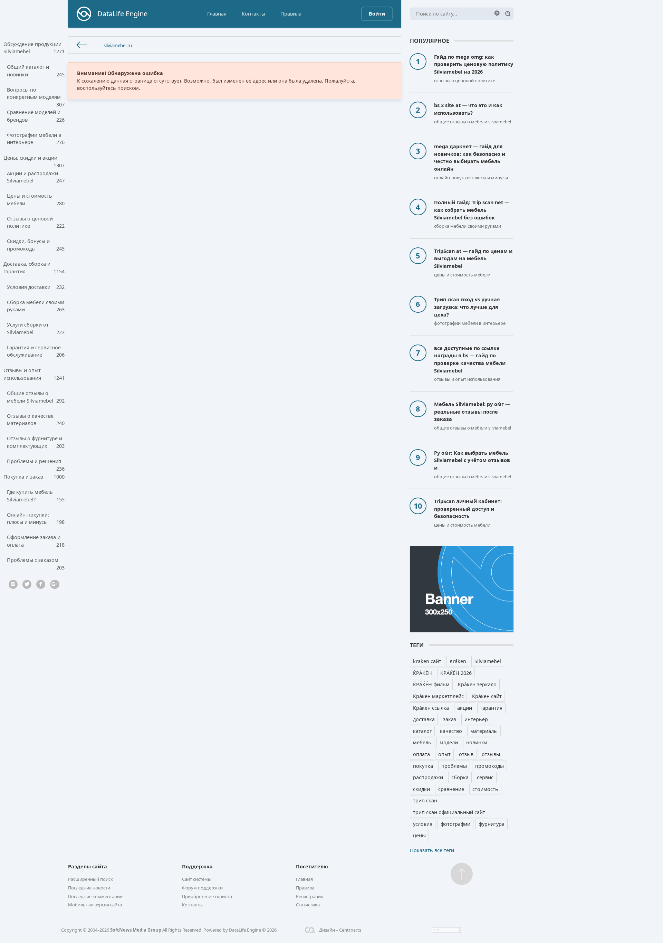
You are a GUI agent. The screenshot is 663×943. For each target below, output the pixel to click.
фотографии (455, 824)
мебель (422, 742)
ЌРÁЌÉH (422, 673)
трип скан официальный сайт (449, 812)
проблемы (454, 766)
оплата (421, 754)
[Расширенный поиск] (496, 13)
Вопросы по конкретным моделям (36, 95)
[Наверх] (462, 874)
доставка (424, 719)
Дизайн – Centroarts (340, 930)
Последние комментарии (95, 896)
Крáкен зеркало (477, 684)
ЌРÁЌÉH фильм (431, 684)
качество (451, 731)
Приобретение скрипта (207, 896)
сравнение (451, 789)
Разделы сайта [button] (87, 866)
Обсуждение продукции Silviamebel (34, 48)
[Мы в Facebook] (40, 584)
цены (419, 835)
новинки (476, 742)
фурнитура (492, 824)
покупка (423, 766)
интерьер (476, 719)
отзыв (466, 754)
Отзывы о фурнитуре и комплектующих (36, 442)
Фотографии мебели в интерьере (36, 139)
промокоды (489, 766)
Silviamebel (487, 661)
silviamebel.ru (118, 45)
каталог (422, 731)
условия (422, 824)
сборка (460, 777)
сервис (485, 777)
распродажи (428, 777)
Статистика (308, 905)
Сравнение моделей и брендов (36, 116)
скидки (421, 789)
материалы (484, 731)
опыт (444, 754)
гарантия (491, 708)
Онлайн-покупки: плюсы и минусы (36, 518)
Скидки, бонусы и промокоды (36, 245)
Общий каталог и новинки (36, 71)
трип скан (425, 800)
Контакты (253, 13)
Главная (217, 13)
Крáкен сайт (487, 696)
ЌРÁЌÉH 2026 (456, 673)
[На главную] (81, 45)
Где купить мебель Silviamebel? (36, 496)
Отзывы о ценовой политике (36, 222)
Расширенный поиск (90, 879)
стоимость (485, 789)
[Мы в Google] (54, 584)
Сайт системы (196, 879)
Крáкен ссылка (431, 708)
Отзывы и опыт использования (34, 374)
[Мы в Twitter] (26, 584)
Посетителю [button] (312, 866)
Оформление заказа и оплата (36, 541)
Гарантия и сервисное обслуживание (36, 351)
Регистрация (309, 896)
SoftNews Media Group (135, 930)
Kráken (458, 661)
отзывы (491, 754)
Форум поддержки (202, 888)
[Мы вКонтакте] (13, 584)
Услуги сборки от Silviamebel (36, 328)
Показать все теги (432, 850)
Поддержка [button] (197, 866)
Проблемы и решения (36, 463)
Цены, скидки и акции (34, 160)
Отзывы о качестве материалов (36, 420)
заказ (449, 719)
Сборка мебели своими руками (36, 306)
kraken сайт (427, 661)
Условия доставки (36, 287)
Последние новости (89, 888)
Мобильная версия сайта (95, 905)
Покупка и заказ (34, 476)
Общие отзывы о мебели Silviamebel (36, 397)
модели (449, 742)
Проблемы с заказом (36, 562)
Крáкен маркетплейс (438, 696)
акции (464, 708)
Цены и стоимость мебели (36, 199)
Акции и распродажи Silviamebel (36, 177)
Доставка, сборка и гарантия (34, 268)
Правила (290, 13)
